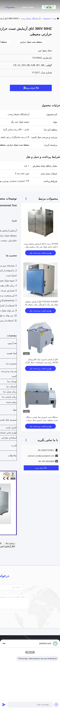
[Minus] (4, 643)
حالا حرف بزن (32, 88)
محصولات (9, 7)
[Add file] (56, 704)
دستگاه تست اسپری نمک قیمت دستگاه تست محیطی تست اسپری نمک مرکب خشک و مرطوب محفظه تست (42, 420)
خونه (55, 18)
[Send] (4, 704)
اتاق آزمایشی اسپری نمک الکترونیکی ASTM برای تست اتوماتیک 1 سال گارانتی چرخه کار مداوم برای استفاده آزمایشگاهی (40, 362)
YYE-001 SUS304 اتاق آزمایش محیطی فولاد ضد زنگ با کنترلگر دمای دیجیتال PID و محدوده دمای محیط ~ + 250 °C (41, 304)
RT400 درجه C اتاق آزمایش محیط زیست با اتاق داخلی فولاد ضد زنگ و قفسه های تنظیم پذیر (41, 247)
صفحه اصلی (27, 7)
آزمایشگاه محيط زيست (30, 18)
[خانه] (49, 7)
